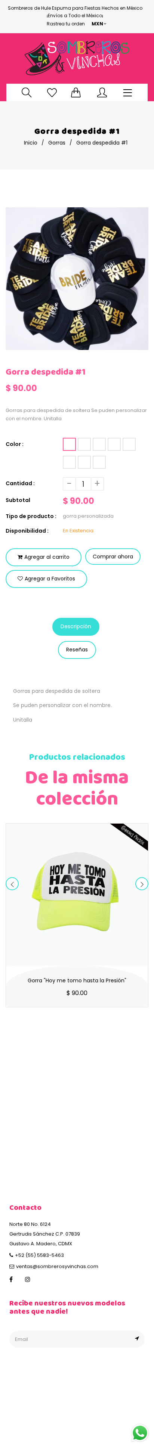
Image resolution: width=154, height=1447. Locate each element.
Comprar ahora (113, 556)
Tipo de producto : (31, 516)
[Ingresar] (102, 92)
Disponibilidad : (27, 531)
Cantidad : (20, 483)
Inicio (30, 142)
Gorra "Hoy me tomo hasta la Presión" (77, 980)
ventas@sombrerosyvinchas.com (57, 1266)
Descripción (76, 626)
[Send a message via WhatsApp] (140, 1433)
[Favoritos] (51, 92)
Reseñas (77, 649)
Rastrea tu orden (66, 24)
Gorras (56, 142)
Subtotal (18, 500)
